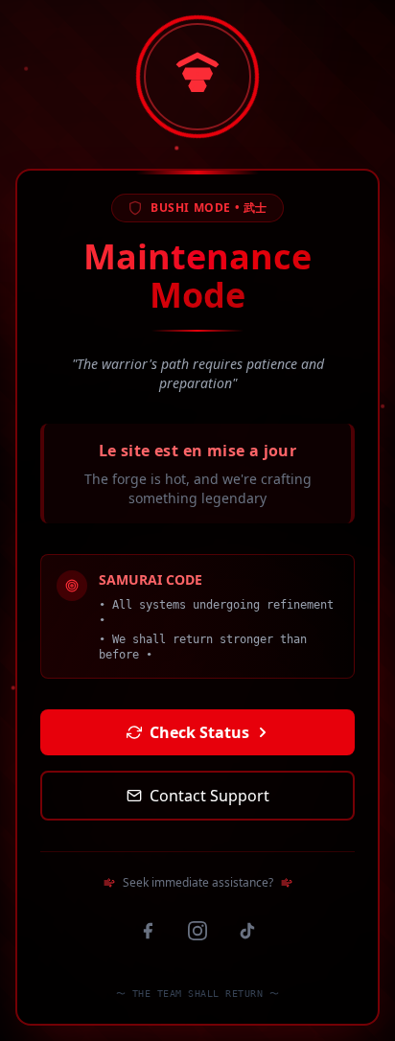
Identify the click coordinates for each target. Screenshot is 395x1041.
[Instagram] (197, 930)
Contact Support (209, 795)
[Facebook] (147, 930)
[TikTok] (247, 930)
